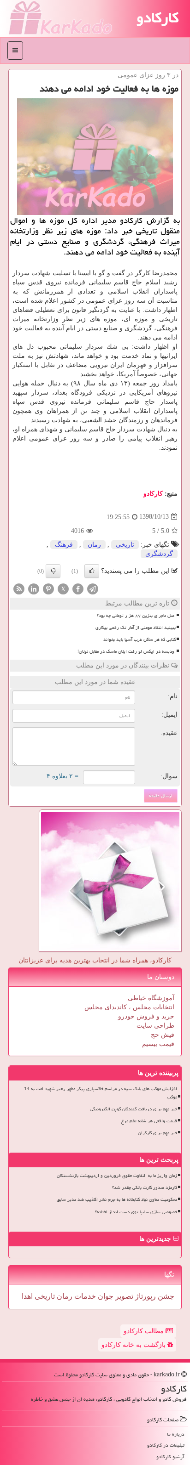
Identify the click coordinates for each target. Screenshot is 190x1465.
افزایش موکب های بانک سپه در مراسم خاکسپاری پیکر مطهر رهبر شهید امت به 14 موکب (100, 1092)
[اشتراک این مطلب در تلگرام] (92, 588)
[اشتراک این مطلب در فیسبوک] (77, 588)
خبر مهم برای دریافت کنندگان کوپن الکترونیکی (133, 1109)
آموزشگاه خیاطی (151, 998)
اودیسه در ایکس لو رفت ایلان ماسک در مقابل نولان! (126, 651)
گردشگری (159, 553)
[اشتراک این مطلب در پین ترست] (48, 588)
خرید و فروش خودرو (146, 1016)
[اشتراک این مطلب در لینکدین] (33, 588)
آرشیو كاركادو (170, 1456)
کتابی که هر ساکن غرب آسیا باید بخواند (139, 639)
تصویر (123, 1296)
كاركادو (153, 493)
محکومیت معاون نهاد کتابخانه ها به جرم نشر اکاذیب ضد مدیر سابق (117, 1199)
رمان (94, 544)
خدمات (84, 1296)
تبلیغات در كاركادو (165, 1445)
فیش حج (162, 1034)
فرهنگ (64, 544)
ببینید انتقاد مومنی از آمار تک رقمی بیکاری (135, 627)
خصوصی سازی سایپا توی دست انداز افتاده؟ (136, 1211)
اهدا (27, 1296)
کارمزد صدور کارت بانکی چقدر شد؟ (144, 1187)
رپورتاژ (144, 1296)
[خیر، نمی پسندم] (53, 571)
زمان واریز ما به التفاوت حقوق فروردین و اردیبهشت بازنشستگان (117, 1175)
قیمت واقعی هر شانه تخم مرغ (149, 1121)
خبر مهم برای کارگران (157, 1132)
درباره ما (175, 1434)
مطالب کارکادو (145, 1331)
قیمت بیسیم (158, 1044)
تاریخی (125, 544)
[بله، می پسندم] (91, 571)
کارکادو (157, 17)
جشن (165, 1296)
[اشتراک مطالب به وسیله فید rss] (18, 588)
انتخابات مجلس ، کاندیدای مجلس (129, 1007)
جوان (104, 1296)
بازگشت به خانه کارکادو (134, 1344)
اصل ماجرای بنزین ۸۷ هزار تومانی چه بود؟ (136, 615)
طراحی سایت (155, 1025)
